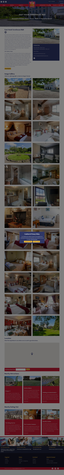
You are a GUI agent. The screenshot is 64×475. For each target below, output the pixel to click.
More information (34, 239)
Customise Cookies (28, 241)
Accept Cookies (36, 241)
